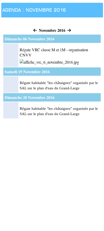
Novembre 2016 (52, 30)
